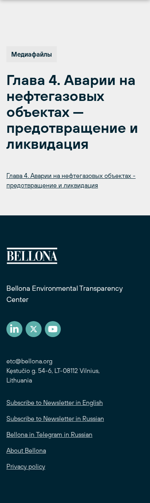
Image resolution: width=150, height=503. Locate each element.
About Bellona (26, 450)
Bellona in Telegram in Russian (49, 434)
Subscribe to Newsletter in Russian (55, 418)
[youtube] (53, 329)
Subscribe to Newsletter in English (54, 402)
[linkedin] (14, 329)
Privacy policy (25, 466)
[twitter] (34, 329)
